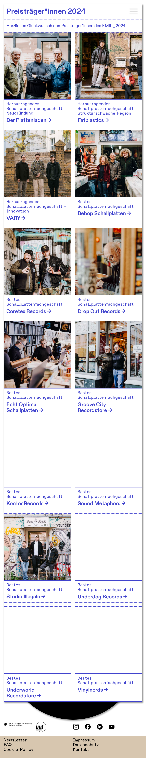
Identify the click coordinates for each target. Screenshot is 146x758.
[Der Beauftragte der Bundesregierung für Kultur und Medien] (19, 727)
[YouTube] (112, 727)
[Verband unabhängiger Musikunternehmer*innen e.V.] (41, 727)
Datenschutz (86, 745)
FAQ (8, 745)
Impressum (84, 740)
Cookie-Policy (18, 750)
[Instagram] (76, 727)
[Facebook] (88, 727)
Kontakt (81, 750)
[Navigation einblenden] (134, 12)
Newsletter (15, 740)
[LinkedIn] (100, 727)
